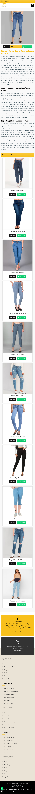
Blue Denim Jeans (9, 694)
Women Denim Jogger (10, 722)
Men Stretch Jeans (9, 697)
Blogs (5, 670)
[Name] (32, 5)
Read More (12, 194)
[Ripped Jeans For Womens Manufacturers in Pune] (17, 543)
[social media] (13, 786)
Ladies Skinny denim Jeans (11, 725)
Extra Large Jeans (9, 765)
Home (5, 664)
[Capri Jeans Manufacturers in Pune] (17, 502)
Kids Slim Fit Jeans (9, 749)
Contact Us (17, 651)
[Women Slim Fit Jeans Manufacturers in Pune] (17, 337)
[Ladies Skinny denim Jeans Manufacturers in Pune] (17, 296)
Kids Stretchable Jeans (10, 743)
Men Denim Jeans (9, 688)
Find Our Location (17, 632)
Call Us (7, 47)
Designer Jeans (8, 771)
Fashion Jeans (8, 774)
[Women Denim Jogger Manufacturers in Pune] (17, 255)
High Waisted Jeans (9, 777)
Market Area (7, 679)
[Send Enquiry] (17, 27)
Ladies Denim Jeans (9, 716)
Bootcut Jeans (8, 768)
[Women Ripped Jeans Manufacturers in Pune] (17, 378)
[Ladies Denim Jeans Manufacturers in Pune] (17, 173)
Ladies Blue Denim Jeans (11, 719)
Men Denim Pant (8, 703)
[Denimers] (4, 5)
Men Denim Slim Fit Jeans (11, 691)
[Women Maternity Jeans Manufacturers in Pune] (17, 584)
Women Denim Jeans (10, 713)
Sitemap (6, 676)
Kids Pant (6, 752)
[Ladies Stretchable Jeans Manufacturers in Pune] (17, 419)
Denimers (14, 783)
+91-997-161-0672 (7, 1)
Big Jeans (6, 762)
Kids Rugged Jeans (9, 746)
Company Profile (8, 667)
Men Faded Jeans (8, 700)
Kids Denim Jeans (9, 737)
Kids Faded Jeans (9, 740)
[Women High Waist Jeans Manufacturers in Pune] (17, 460)
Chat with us (28, 47)
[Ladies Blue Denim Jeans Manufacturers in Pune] (17, 214)
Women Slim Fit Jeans (10, 728)
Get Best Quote (17, 47)
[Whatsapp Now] (2, 788)
